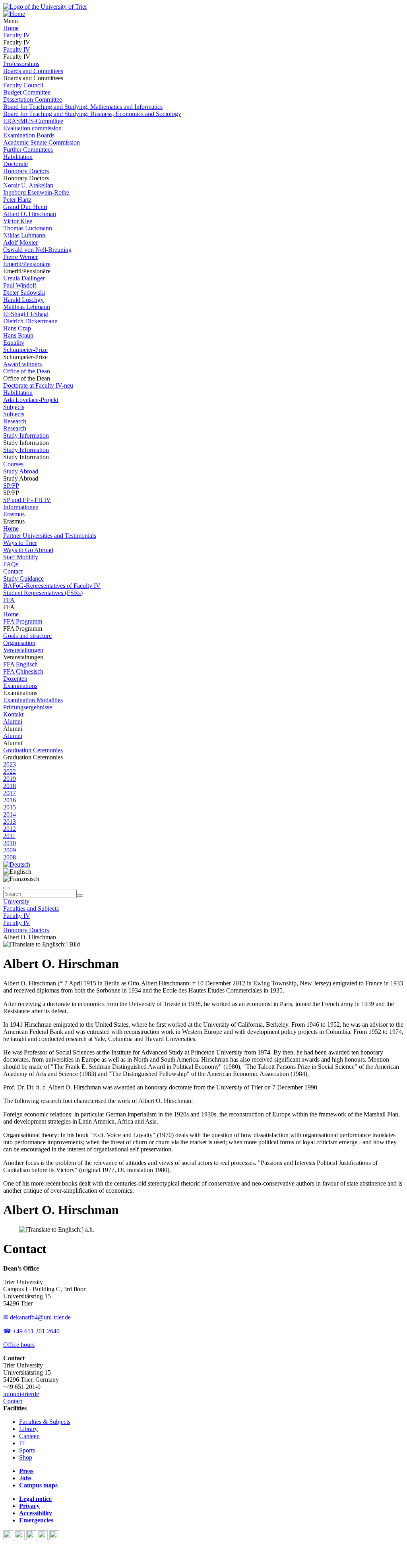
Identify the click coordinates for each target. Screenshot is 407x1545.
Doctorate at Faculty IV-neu (38, 385)
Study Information (26, 435)
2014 (9, 814)
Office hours (19, 1344)
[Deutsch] (16, 864)
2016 (9, 800)
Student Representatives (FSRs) (43, 592)
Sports (27, 1450)
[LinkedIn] (54, 1538)
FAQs (10, 564)
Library (28, 1428)
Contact (13, 571)
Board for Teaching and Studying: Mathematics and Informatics (83, 106)
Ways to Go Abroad (28, 550)
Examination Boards (28, 135)
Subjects (13, 407)
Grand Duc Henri (25, 206)
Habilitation (18, 156)
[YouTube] (32, 1538)
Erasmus (14, 514)
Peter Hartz (17, 199)
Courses (13, 464)
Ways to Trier (20, 542)
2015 (9, 807)
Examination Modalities (33, 700)
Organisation (19, 642)
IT (22, 1443)
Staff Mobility (20, 557)
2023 (9, 764)
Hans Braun (18, 335)
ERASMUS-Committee (33, 121)
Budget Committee (26, 92)
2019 (9, 778)
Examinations (20, 685)
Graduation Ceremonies (33, 750)
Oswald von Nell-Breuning (37, 249)
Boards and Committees (33, 71)
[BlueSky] (20, 1538)
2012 (9, 828)
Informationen (21, 507)
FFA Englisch (20, 664)
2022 (9, 771)
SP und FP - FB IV (27, 499)
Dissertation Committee (32, 99)
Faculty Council (23, 85)
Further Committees (28, 149)
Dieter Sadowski (24, 292)
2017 (9, 793)
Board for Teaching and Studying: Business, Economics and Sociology (92, 113)
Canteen (29, 1436)
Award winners (22, 364)
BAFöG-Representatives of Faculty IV (52, 585)
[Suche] (6, 888)
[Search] (80, 895)
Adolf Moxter (20, 242)
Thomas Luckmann (27, 228)
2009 (9, 850)
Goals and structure (27, 635)
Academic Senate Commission (41, 142)
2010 (9, 843)
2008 (9, 857)
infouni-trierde (21, 1393)
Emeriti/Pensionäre (26, 264)
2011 (9, 835)
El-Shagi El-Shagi (25, 314)
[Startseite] (45, 6)
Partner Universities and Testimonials (49, 535)
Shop (25, 1457)
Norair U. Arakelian (28, 185)
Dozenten (15, 678)
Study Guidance (23, 578)
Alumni (12, 721)
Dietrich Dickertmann (30, 321)
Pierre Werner (20, 256)
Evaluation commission (32, 128)
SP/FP (11, 485)
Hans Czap (17, 328)
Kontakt (13, 714)
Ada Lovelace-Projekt (30, 399)
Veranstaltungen (23, 650)
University (16, 901)
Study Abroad (20, 471)
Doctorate (15, 163)
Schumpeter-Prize (25, 349)
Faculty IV (16, 35)
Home (11, 28)
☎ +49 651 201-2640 (31, 1331)
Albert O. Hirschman (29, 214)
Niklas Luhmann (24, 235)
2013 (9, 821)
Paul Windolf (19, 285)
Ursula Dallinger (24, 278)
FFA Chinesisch (23, 671)
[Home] (14, 13)
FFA (9, 600)
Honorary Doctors (26, 171)
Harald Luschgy (23, 299)
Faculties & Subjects (44, 1421)
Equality (13, 342)
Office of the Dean (26, 371)
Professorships (21, 63)
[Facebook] (9, 1538)
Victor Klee (17, 221)
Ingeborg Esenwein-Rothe (36, 192)
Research (14, 421)
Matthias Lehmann (26, 306)
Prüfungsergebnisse (27, 707)
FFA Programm (22, 621)
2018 (9, 785)
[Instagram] (43, 1538)
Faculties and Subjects (31, 908)
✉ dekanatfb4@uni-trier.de (37, 1317)
